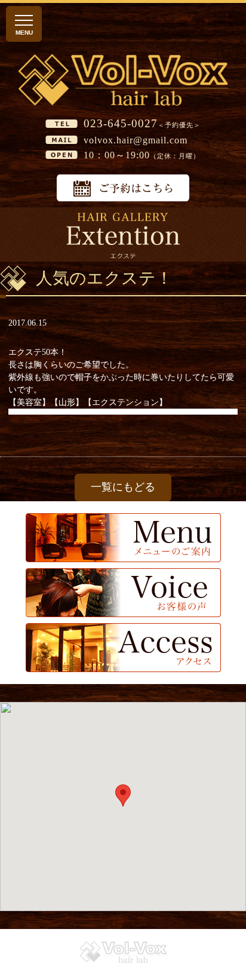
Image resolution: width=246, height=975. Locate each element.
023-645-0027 (121, 123)
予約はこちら (123, 187)
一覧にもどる (123, 487)
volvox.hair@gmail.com (135, 140)
